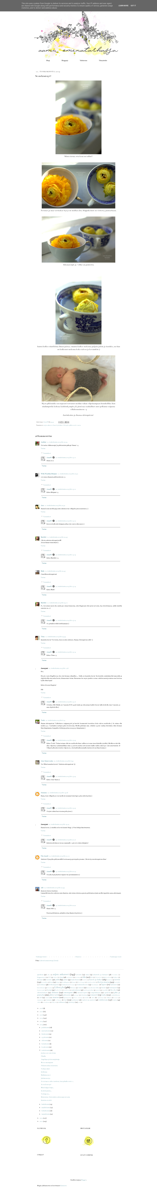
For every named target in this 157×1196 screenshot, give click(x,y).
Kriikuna (44, 1072)
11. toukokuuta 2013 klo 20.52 (54, 505)
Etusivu (78, 957)
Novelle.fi (113, 990)
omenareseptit (82, 993)
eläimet (55, 977)
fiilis (84, 977)
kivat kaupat (81, 982)
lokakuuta (45, 1034)
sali (40, 997)
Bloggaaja (65, 60)
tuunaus (49, 1000)
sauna (47, 997)
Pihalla (43, 1056)
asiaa (87, 975)
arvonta (78, 975)
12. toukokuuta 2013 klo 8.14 (55, 720)
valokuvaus (103, 1000)
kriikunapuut (53, 985)
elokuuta (44, 1040)
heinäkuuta (45, 1044)
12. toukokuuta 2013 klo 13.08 (57, 793)
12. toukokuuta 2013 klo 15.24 (65, 776)
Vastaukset (47, 453)
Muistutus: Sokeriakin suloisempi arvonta (55, 1097)
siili (42, 888)
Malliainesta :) (45, 1075)
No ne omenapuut (47, 1062)
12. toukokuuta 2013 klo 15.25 (65, 808)
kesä (51, 982)
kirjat (58, 982)
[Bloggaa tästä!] (61, 422)
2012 (41, 1118)
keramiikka (44, 982)
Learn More (123, 6)
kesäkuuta (45, 1047)
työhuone (75, 1000)
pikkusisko (67, 995)
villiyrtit (54, 1002)
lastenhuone (41, 987)
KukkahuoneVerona (68, 984)
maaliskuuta (45, 1107)
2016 (41, 1015)
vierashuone (46, 1002)
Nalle (42, 571)
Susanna (44, 793)
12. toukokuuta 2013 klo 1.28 (58, 668)
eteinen (78, 977)
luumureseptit (41, 990)
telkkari (108, 997)
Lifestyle (66, 425)
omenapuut (68, 992)
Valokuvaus (83, 60)
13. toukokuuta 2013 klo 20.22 (65, 905)
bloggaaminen (41, 977)
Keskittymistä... (46, 1091)
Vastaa (43, 448)
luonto (103, 988)
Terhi (43, 720)
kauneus (109, 980)
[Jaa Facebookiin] (66, 422)
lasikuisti (113, 985)
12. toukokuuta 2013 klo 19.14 (59, 824)
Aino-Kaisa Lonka (47, 761)
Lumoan (80, 988)
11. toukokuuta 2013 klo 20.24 (57, 442)
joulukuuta (45, 1027)
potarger (76, 995)
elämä (61, 977)
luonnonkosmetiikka (93, 987)
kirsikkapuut (66, 982)
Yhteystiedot (103, 60)
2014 (41, 1021)
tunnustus (40, 1000)
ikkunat (40, 980)
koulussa (42, 985)
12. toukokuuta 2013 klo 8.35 (63, 761)
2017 (41, 1012)
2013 (41, 1025)
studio (87, 997)
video (39, 1002)
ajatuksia (40, 975)
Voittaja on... (45, 1094)
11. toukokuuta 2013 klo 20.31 (67, 474)
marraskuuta (46, 1031)
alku (48, 974)
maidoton (66, 990)
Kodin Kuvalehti (91, 982)
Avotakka (115, 974)
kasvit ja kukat (57, 425)
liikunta (73, 987)
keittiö (117, 980)
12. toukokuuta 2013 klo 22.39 (54, 888)
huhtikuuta (45, 1104)
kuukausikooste (82, 985)
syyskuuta (45, 1037)
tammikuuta (45, 1114)
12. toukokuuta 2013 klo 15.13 (65, 555)
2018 (41, 1008)
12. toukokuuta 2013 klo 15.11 (65, 457)
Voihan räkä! (45, 1069)
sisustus (56, 997)
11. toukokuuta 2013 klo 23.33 (55, 637)
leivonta (49, 987)
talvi (93, 997)
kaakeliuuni (75, 980)
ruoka (104, 995)
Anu (42, 505)
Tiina (42, 637)
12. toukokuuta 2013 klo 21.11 (59, 856)
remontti (94, 995)
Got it (133, 6)
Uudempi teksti (41, 957)
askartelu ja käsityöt (100, 975)
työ (65, 1000)
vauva (79, 425)
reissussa (84, 995)
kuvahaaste (95, 984)
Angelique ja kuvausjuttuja (50, 1059)
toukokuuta (45, 1050)
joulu (57, 980)
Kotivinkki (117, 982)
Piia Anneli (44, 856)
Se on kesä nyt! (46, 1084)
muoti (98, 990)
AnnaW (49, 457)
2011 (41, 1121)
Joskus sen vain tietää (48, 1053)
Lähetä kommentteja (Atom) (49, 961)
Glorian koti (98, 977)
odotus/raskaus (42, 993)
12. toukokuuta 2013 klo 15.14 (65, 620)
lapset (103, 985)
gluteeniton (107, 977)
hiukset (115, 977)
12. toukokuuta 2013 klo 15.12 (65, 521)
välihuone (61, 1002)
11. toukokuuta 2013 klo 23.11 (57, 603)
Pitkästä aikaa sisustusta (49, 1066)
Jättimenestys (45, 1078)
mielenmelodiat (88, 990)
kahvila (85, 980)
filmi (92, 977)
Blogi (48, 60)
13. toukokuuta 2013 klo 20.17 (65, 840)
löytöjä (49, 990)
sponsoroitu (67, 997)
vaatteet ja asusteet (88, 1000)
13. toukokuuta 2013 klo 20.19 (65, 871)
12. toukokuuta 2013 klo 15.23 (65, 740)
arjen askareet (48, 425)
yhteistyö (71, 1002)
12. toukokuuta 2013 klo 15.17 (65, 702)
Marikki (43, 537)
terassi (116, 997)
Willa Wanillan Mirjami (49, 474)
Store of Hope (78, 997)
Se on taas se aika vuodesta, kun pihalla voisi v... (57, 1081)
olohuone (55, 992)
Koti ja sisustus (104, 982)
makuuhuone (75, 990)
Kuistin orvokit (46, 1100)
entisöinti (69, 977)
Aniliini (43, 442)
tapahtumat (100, 997)
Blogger (83, 1180)
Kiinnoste (63, 1186)
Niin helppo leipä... (47, 1088)
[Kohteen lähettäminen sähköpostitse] (59, 422)
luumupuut (113, 988)
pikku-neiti (72, 425)
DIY (50, 977)
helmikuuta (45, 1111)
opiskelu (107, 993)
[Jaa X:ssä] (64, 422)
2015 (41, 1018)
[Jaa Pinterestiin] (68, 422)
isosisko (49, 980)
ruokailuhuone (115, 995)
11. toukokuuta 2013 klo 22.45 (57, 537)
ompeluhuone (95, 993)
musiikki (105, 990)
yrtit (79, 1002)
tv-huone (58, 1000)
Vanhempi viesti (115, 957)
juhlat (65, 980)
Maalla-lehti (58, 990)
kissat (74, 982)
